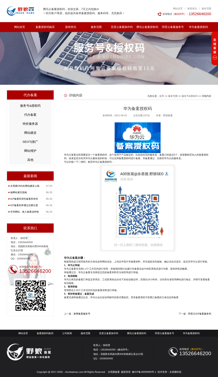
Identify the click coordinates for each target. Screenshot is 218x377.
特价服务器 (30, 123)
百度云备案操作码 (122, 27)
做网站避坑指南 (18, 192)
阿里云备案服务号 (173, 27)
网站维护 (30, 151)
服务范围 (206, 8)
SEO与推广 (30, 141)
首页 (161, 96)
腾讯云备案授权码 (147, 27)
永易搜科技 (175, 372)
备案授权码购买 (45, 27)
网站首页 (178, 8)
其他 (30, 160)
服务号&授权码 (30, 105)
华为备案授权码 (198, 27)
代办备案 (30, 114)
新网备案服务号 (82, 313)
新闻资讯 (192, 8)
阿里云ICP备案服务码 (199, 313)
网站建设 (30, 132)
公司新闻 (67, 333)
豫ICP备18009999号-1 (144, 372)
